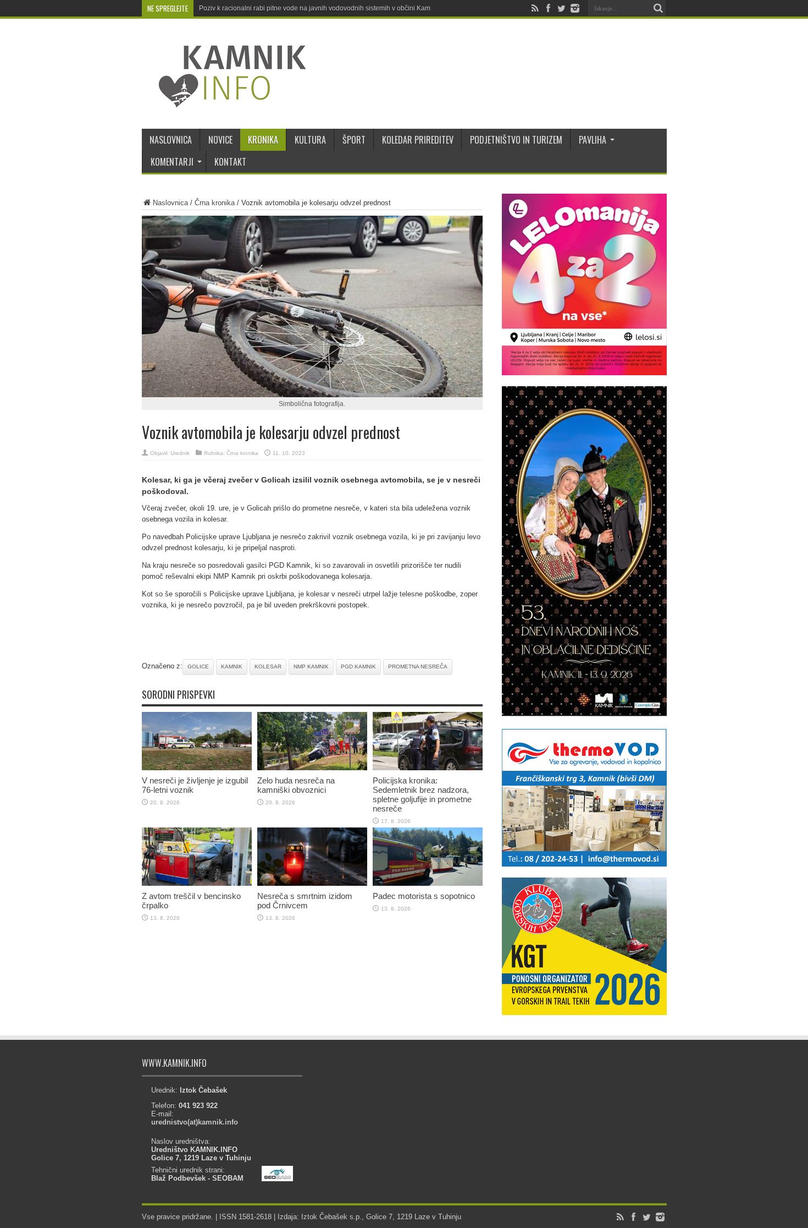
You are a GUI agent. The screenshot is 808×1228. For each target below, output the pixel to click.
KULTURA (310, 139)
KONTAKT (230, 161)
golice (198, 667)
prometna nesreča (417, 667)
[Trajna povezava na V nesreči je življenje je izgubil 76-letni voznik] (197, 768)
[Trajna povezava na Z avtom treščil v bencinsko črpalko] (197, 883)
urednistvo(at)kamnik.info (194, 1122)
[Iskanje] (658, 8)
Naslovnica (170, 203)
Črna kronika (215, 203)
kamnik (231, 667)
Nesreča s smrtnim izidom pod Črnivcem (304, 900)
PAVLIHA (592, 139)
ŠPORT (354, 139)
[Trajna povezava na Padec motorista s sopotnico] (428, 883)
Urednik (180, 453)
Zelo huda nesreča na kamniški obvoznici (296, 785)
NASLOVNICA (171, 139)
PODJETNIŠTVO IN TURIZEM (516, 139)
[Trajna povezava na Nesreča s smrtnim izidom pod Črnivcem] (312, 883)
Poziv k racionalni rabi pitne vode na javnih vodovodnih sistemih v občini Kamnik (319, 8)
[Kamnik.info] (224, 101)
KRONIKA (263, 139)
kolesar (267, 667)
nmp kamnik (311, 667)
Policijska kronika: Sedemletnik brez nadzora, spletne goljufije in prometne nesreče (422, 794)
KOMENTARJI (172, 161)
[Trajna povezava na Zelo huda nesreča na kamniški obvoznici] (312, 768)
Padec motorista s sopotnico (424, 896)
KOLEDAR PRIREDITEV (417, 139)
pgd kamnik (358, 667)
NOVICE (220, 139)
